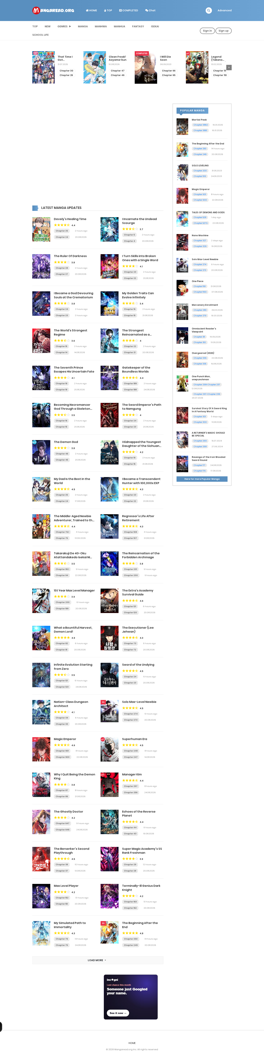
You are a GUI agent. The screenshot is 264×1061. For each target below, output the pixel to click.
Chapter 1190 (200, 291)
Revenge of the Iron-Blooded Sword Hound (208, 459)
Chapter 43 (130, 833)
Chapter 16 (129, 309)
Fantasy (138, 26)
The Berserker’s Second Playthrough (71, 851)
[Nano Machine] (182, 242)
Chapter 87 (62, 790)
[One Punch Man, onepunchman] (182, 383)
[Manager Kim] (110, 784)
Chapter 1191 (200, 286)
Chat (152, 10)
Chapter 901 (62, 750)
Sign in (207, 31)
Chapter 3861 (200, 130)
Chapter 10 (219, 70)
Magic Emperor (65, 739)
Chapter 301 (200, 416)
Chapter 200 (131, 575)
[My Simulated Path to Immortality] (41, 933)
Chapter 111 (168, 70)
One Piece (197, 281)
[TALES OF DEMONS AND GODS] (182, 218)
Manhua (119, 26)
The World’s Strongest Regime (70, 332)
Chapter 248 (131, 750)
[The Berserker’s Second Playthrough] (41, 859)
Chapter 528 (200, 217)
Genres (62, 26)
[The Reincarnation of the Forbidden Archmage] (110, 563)
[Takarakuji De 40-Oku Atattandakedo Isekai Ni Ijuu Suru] (41, 563)
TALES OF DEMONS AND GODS (208, 212)
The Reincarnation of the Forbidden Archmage (141, 555)
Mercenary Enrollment (205, 304)
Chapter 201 (130, 569)
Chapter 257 (130, 786)
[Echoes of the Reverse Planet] (110, 822)
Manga (83, 26)
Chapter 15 (129, 315)
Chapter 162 (130, 908)
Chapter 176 (200, 470)
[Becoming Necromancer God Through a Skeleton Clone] (41, 415)
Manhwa (101, 26)
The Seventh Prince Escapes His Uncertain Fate (74, 370)
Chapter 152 (62, 897)
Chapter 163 (130, 901)
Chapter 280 (200, 310)
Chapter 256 (130, 792)
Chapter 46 (66, 75)
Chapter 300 (200, 422)
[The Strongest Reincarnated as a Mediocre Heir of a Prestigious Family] (110, 340)
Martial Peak (199, 119)
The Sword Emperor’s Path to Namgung (141, 407)
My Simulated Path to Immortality (70, 925)
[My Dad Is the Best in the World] (41, 489)
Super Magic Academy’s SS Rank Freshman (142, 851)
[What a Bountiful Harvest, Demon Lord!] (41, 637)
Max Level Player (66, 886)
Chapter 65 (117, 75)
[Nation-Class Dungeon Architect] (41, 712)
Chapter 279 (200, 315)
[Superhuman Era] (110, 749)
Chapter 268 (200, 446)
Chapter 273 (130, 719)
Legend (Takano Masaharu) (167, 58)
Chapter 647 (62, 823)
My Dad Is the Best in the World (72, 481)
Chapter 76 (62, 938)
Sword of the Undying (138, 665)
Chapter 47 (66, 70)
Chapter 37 (62, 870)
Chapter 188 (130, 389)
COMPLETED (130, 10)
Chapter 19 (61, 383)
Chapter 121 (130, 606)
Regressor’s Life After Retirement (138, 518)
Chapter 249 (131, 945)
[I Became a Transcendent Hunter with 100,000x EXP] (110, 489)
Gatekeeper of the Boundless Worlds (136, 370)
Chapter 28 (62, 268)
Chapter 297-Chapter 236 (207, 394)
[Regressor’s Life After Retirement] (110, 526)
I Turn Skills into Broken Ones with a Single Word (140, 258)
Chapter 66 (117, 70)
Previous (35, 67)
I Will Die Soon (114, 58)
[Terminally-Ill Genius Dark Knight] (110, 896)
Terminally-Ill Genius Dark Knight (141, 888)
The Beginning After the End (140, 925)
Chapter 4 (129, 241)
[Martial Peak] (182, 126)
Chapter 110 (168, 75)
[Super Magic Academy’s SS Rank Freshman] (110, 859)
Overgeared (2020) (203, 353)
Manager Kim (132, 774)
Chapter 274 (131, 713)
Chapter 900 (63, 757)
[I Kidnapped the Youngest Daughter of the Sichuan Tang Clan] (110, 452)
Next (229, 67)
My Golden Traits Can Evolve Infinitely (138, 295)
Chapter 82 (62, 643)
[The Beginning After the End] (110, 932)
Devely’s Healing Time (70, 219)
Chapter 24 (62, 237)
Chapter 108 (130, 532)
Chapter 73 (130, 643)
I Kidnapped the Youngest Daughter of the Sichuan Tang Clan (141, 446)
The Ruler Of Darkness (70, 256)
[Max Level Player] (41, 896)
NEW (47, 26)
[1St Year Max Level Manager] (41, 600)
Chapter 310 (200, 342)
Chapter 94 (62, 575)
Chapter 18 (61, 389)
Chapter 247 (131, 757)
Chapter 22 (130, 278)
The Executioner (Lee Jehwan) (138, 630)
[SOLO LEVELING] (182, 172)
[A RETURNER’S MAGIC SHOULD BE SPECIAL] (182, 439)
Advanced (225, 10)
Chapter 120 (130, 612)
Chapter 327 (200, 240)
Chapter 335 (200, 363)
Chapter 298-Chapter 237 (207, 384)
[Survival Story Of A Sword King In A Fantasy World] (182, 415)
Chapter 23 (130, 272)
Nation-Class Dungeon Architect (71, 704)
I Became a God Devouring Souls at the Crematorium (73, 295)
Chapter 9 (219, 75)
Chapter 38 (62, 864)
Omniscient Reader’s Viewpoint (204, 330)
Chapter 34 (62, 717)
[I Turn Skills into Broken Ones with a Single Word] (110, 266)
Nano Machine (200, 235)
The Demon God (66, 442)
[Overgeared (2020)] (182, 359)
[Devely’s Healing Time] (41, 229)
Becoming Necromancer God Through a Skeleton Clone (72, 409)
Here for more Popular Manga (202, 478)
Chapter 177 (199, 465)
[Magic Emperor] (41, 749)
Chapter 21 (129, 352)
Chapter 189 (130, 383)
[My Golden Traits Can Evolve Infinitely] (110, 303)
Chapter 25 (62, 230)
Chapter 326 (200, 246)
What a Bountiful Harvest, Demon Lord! (73, 630)
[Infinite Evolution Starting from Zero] (41, 675)
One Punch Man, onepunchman (201, 378)
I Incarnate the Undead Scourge (139, 221)
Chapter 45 (62, 459)
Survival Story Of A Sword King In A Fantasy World (209, 410)
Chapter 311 (199, 336)
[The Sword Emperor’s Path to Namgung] (110, 415)
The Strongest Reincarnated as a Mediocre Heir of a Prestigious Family (136, 336)
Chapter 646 (62, 829)
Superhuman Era (134, 739)
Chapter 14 (61, 352)
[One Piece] (182, 288)
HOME (93, 10)
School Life (40, 35)
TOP (109, 10)
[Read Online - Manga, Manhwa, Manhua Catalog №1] (53, 10)
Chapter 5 (129, 234)
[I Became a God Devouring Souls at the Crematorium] (41, 303)
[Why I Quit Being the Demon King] (41, 784)
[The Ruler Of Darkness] (41, 266)
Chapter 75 (62, 538)
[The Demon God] (41, 452)
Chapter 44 (130, 827)
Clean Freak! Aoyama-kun (66, 58)
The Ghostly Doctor (68, 812)
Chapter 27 (62, 274)
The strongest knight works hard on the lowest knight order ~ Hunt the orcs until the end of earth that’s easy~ (219, 58)
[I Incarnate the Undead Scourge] (110, 229)
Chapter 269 (200, 440)
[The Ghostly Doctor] (41, 822)
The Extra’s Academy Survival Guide (137, 592)
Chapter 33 (62, 724)
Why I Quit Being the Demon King (74, 776)
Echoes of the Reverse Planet (139, 814)
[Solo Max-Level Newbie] (110, 711)
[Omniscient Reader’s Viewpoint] (182, 335)
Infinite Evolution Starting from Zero (73, 667)
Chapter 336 (200, 358)
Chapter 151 (62, 903)
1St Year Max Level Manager (74, 590)
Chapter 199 (62, 608)
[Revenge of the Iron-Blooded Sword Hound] (182, 464)
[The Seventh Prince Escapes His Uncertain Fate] (41, 378)
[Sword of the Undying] (110, 675)
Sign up (224, 31)
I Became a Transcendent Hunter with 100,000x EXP (141, 481)
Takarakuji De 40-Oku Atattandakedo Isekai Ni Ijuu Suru (72, 557)
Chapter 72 (130, 649)
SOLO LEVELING (200, 165)
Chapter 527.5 (200, 223)
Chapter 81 (61, 649)
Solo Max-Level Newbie (139, 702)
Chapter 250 (131, 938)
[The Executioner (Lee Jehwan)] (110, 637)
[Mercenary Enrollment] (182, 311)
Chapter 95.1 (62, 569)
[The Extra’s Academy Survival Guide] (110, 600)
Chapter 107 (130, 538)
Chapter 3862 (201, 124)
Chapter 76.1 (62, 532)
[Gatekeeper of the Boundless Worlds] (110, 378)
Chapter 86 (62, 796)
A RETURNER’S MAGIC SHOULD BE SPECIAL (208, 434)
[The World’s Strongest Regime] (41, 340)
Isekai (155, 26)
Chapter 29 (130, 864)
